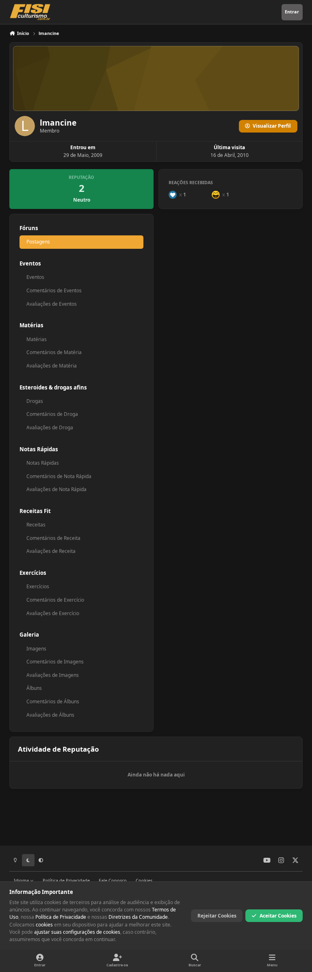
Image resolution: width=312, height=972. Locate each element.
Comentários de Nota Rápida (58, 476)
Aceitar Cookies (278, 915)
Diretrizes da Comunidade (138, 916)
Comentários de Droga (52, 414)
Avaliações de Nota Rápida (56, 489)
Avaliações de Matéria (51, 365)
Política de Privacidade (66, 880)
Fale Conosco (113, 880)
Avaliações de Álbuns (50, 714)
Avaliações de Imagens (52, 675)
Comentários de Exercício (55, 599)
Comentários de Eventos (54, 290)
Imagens (36, 648)
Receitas (36, 524)
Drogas (34, 401)
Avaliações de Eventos (51, 303)
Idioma (22, 880)
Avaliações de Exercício (52, 613)
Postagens (38, 241)
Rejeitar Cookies (216, 915)
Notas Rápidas (42, 462)
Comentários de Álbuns (52, 701)
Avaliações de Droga (49, 427)
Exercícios (37, 586)
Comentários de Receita (53, 538)
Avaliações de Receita (51, 551)
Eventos (35, 277)
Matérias (36, 339)
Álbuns (34, 688)
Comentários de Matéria (54, 352)
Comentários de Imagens (55, 661)
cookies (44, 924)
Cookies (144, 880)
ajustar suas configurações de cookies (77, 932)
